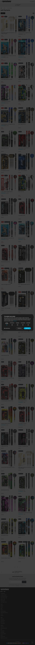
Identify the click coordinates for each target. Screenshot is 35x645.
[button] (7, 328)
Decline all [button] (20, 328)
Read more (15, 320)
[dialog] (17, 322)
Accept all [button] (27, 328)
